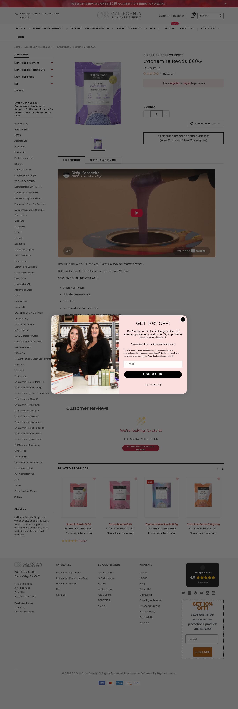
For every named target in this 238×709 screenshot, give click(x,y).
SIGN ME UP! (153, 374)
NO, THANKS (153, 385)
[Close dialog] (183, 319)
